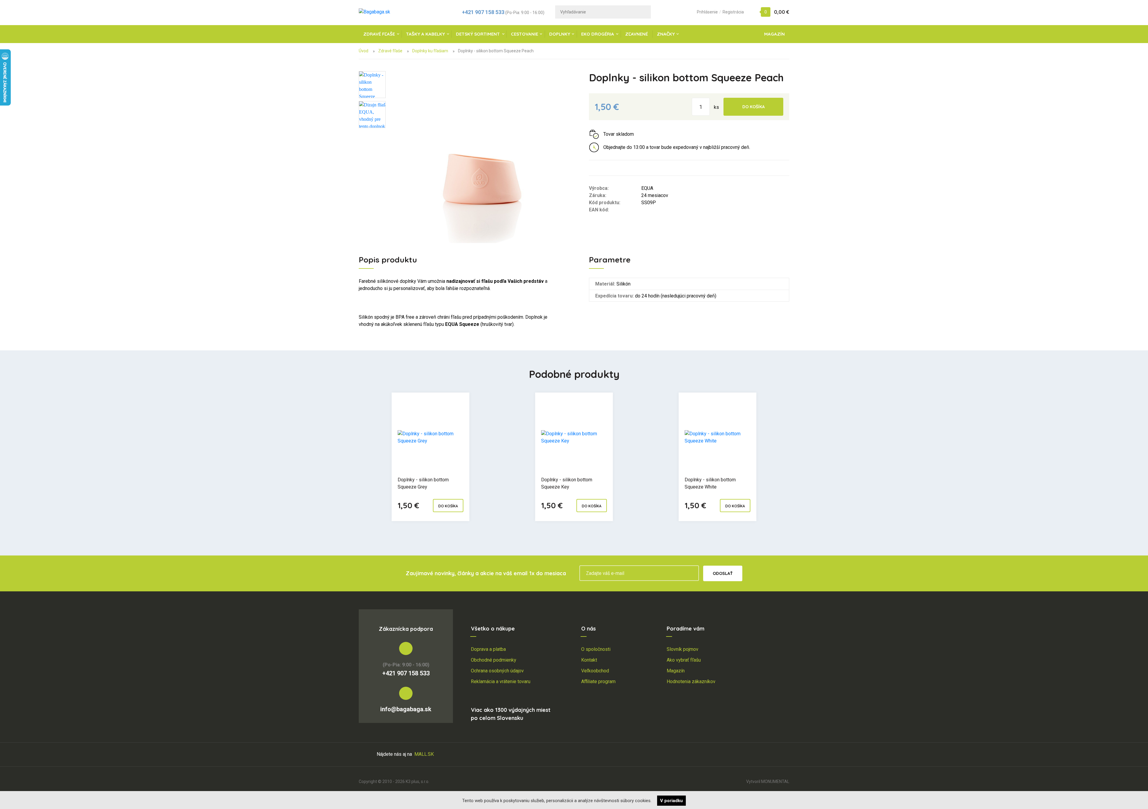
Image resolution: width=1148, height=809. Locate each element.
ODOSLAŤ (723, 573)
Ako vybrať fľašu (684, 660)
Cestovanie (524, 34)
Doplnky (559, 34)
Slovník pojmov (682, 649)
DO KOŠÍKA (753, 106)
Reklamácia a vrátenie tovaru (500, 681)
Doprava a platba (488, 649)
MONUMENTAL (775, 781)
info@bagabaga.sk (405, 709)
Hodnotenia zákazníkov (691, 681)
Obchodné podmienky (493, 660)
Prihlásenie (707, 12)
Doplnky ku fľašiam (430, 50)
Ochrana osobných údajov (497, 671)
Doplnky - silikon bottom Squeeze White (710, 483)
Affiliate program (598, 681)
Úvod (363, 50)
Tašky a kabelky (425, 34)
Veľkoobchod (595, 671)
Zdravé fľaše (379, 34)
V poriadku (671, 800)
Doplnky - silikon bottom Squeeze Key (566, 483)
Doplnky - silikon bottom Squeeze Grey (423, 483)
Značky (666, 34)
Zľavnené (636, 34)
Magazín (774, 34)
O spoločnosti (595, 649)
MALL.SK (424, 754)
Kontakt (589, 660)
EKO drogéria (597, 34)
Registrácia (733, 12)
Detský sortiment (478, 34)
